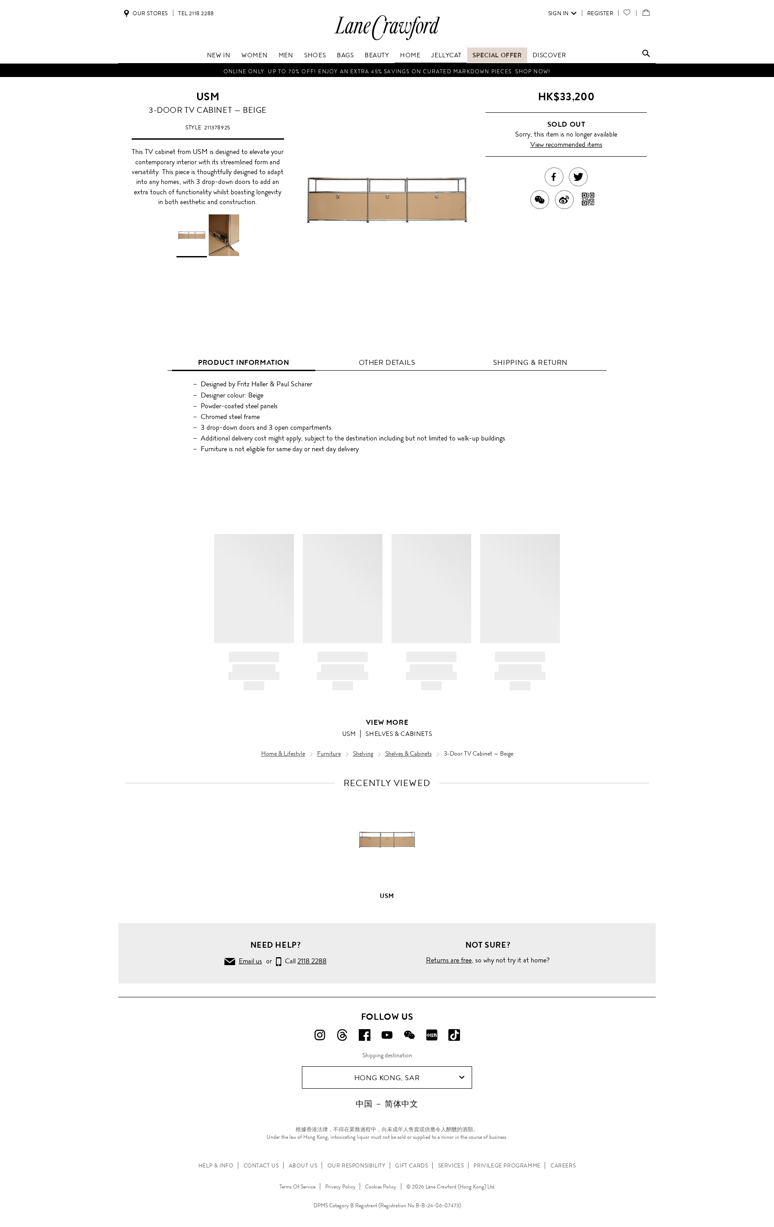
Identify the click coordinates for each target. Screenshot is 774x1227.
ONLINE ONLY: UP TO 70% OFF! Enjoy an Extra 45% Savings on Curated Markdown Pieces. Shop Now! (387, 70)
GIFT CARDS (411, 1166)
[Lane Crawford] (387, 39)
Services (451, 1166)
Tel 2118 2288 (196, 13)
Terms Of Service (297, 1187)
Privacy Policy (340, 1187)
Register (600, 13)
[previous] (308, 200)
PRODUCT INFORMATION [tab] (243, 362)
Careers (563, 1166)
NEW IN (219, 55)
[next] (465, 200)
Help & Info (216, 1166)
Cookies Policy (380, 1187)
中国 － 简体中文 (387, 1104)
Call (304, 961)
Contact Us (261, 1166)
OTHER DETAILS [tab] (387, 362)
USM (208, 96)
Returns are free (449, 960)
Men (286, 55)
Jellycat (446, 55)
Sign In (558, 13)
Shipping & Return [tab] (530, 362)
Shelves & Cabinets (399, 733)
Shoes (315, 55)
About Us (303, 1166)
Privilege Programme (506, 1166)
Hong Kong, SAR (387, 1078)
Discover (549, 55)
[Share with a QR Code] (588, 199)
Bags (345, 55)
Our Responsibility (356, 1166)
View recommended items (566, 144)
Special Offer (497, 55)
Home (410, 55)
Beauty (377, 55)
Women (254, 55)
